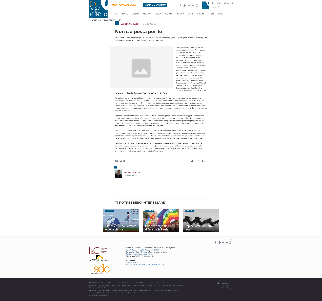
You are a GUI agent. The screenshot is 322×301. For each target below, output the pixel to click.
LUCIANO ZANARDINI (132, 173)
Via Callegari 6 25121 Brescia (136, 264)
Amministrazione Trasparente (98, 295)
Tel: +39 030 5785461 (156, 264)
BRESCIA (135, 14)
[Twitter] (223, 244)
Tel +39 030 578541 (158, 250)
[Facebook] (215, 244)
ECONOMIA (180, 14)
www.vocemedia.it (133, 262)
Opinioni (95, 20)
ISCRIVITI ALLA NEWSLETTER (155, 5)
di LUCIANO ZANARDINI (130, 24)
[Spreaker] (219, 244)
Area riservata (225, 283)
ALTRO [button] (220, 14)
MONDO (125, 14)
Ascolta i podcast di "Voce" (222, 5)
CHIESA (158, 14)
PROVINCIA (147, 14)
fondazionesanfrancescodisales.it (139, 254)
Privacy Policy (226, 288)
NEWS (116, 14)
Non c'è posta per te (112, 20)
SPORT (190, 14)
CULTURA (168, 14)
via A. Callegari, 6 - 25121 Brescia (138, 250)
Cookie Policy (226, 286)
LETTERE (211, 14)
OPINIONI (200, 14)
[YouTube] (227, 244)
